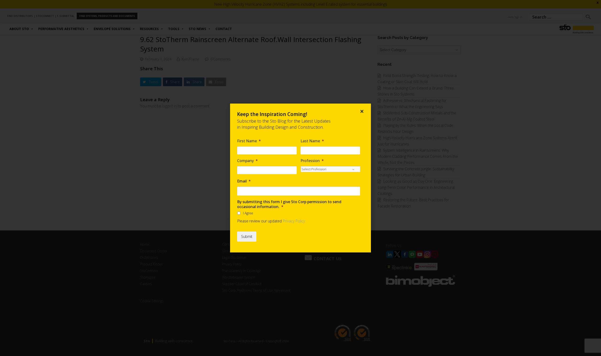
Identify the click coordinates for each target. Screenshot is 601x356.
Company (247, 160)
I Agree (248, 213)
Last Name (312, 141)
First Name (249, 141)
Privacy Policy (294, 221)
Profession (312, 160)
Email (244, 181)
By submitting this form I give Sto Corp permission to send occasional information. (289, 204)
